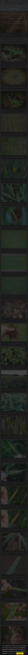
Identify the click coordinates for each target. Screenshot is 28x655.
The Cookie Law (11, 653)
